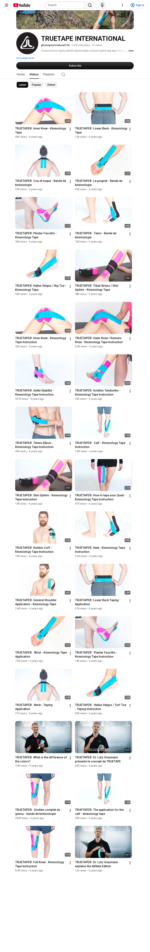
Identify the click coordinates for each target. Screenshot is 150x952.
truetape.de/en (26, 58)
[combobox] (65, 5)
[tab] (20, 74)
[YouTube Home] (21, 5)
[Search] (90, 5)
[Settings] (122, 5)
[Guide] (6, 5)
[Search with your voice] (102, 5)
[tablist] (75, 74)
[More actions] (70, 129)
